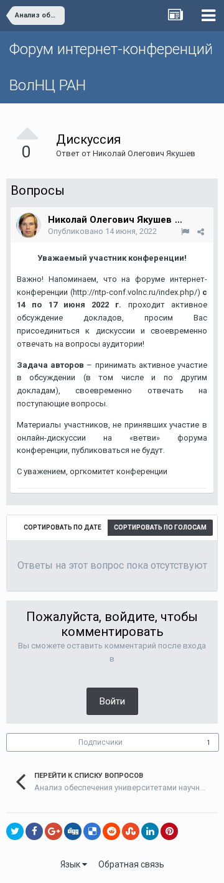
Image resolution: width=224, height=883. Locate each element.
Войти (112, 701)
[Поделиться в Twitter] (15, 831)
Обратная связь (131, 864)
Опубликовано (102, 231)
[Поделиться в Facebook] (34, 831)
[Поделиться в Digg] (73, 831)
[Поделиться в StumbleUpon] (130, 831)
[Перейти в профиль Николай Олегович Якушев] (28, 225)
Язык (71, 864)
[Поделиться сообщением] (200, 231)
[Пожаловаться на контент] (185, 231)
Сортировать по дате (62, 527)
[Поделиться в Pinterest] (169, 831)
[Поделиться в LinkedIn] (150, 831)
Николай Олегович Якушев (144, 153)
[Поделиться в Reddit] (111, 831)
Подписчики (100, 742)
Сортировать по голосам (160, 527)
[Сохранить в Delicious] (92, 831)
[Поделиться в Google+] (53, 831)
